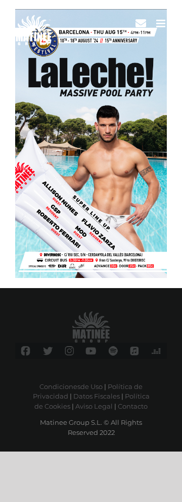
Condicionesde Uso (71, 386)
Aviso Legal (94, 406)
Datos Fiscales (96, 396)
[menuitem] (140, 24)
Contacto (133, 406)
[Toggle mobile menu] (161, 23)
